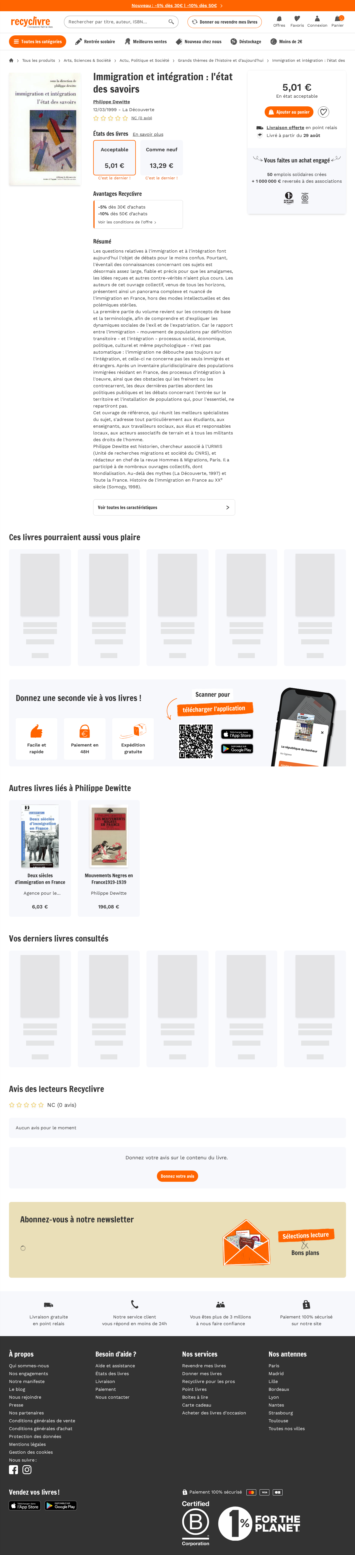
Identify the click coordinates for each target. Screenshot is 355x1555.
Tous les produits (38, 60)
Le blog (17, 1389)
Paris (274, 1365)
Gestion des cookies (31, 1452)
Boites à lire (195, 1397)
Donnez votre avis (177, 1176)
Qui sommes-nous (29, 1365)
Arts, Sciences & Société (87, 60)
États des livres (112, 1373)
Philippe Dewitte (111, 101)
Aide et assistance (115, 1365)
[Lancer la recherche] (171, 21)
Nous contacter (112, 1397)
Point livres (194, 1389)
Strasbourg (281, 1413)
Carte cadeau (196, 1405)
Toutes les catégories (41, 41)
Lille (273, 1381)
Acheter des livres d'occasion (214, 1413)
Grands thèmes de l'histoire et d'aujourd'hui (221, 60)
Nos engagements (28, 1373)
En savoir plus (148, 134)
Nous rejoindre (25, 1397)
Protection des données (35, 1436)
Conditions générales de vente (42, 1420)
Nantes (276, 1405)
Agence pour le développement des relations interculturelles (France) (40, 894)
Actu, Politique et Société (144, 60)
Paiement (105, 1389)
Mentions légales (27, 1444)
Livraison (105, 1381)
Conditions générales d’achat (40, 1428)
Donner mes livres (202, 1373)
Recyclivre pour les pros (208, 1381)
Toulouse (278, 1420)
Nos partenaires (26, 1413)
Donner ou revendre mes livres (228, 22)
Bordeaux (279, 1389)
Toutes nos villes (287, 1428)
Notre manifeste (27, 1381)
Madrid (276, 1373)
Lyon (274, 1397)
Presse (16, 1405)
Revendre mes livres (204, 1365)
